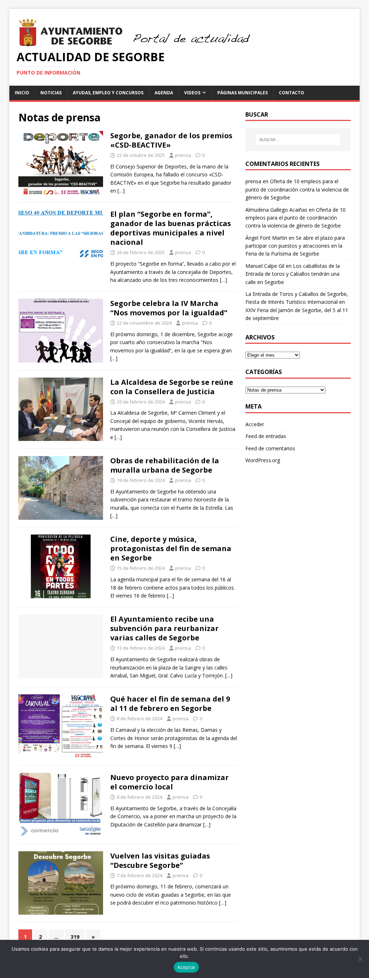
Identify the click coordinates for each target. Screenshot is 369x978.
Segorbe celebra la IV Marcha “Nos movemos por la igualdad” (168, 307)
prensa (183, 155)
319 (75, 936)
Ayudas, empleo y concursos (108, 93)
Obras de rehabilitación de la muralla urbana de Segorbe (164, 465)
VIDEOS (192, 93)
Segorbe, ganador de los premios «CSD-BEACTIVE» (171, 140)
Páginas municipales (242, 93)
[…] (121, 190)
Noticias (51, 93)
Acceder (254, 424)
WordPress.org (262, 460)
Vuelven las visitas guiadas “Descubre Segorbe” (160, 860)
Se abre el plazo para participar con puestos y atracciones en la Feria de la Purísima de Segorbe (295, 245)
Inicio (22, 93)
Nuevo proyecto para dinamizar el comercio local (169, 782)
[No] (360, 959)
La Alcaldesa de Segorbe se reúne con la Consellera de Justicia (171, 386)
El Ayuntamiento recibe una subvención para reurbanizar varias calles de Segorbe (164, 628)
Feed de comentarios (270, 448)
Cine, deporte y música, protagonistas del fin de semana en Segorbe (170, 548)
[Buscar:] (298, 140)
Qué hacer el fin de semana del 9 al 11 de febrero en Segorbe (170, 703)
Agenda (164, 93)
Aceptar (186, 967)
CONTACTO (291, 93)
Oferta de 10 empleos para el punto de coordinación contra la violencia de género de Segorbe (297, 189)
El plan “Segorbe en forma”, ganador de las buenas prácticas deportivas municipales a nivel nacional (170, 228)
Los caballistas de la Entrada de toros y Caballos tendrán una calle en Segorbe (292, 273)
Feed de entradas (265, 436)
